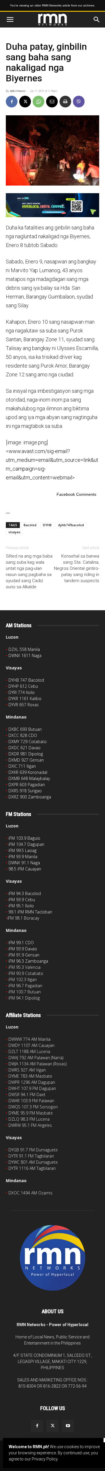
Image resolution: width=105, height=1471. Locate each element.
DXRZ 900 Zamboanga (29, 797)
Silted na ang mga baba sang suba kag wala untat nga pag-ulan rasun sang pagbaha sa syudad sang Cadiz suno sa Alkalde (29, 571)
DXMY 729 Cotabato (27, 741)
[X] (25, 101)
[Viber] (79, 101)
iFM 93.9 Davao (22, 948)
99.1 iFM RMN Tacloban (30, 912)
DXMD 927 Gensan (26, 760)
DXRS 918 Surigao (25, 790)
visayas (14, 532)
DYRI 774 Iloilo (21, 692)
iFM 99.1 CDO (21, 942)
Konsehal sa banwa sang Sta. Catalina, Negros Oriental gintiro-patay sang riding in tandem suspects (76, 568)
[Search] (97, 20)
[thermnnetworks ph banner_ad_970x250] (52, 205)
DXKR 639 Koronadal (27, 772)
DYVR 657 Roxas (23, 704)
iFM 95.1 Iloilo (21, 905)
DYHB (47, 525)
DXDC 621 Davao (24, 747)
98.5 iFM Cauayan (24, 869)
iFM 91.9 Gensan (23, 955)
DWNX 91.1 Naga (24, 862)
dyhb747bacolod (71, 525)
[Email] (52, 101)
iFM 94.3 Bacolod (24, 893)
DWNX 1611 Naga (24, 655)
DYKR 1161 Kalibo (24, 698)
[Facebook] (12, 101)
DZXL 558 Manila (24, 649)
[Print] (65, 101)
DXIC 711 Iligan (22, 766)
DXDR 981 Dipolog (25, 754)
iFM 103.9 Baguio (24, 838)
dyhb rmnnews (17, 91)
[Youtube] (68, 1426)
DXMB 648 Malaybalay (29, 778)
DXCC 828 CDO (22, 735)
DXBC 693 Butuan (25, 729)
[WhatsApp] (38, 101)
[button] (10, 20)
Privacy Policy (44, 1459)
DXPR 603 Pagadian (26, 784)
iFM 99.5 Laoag (22, 850)
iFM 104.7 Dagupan (26, 844)
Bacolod (30, 525)
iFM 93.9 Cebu (21, 899)
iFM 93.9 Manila (22, 856)
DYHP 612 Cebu (23, 686)
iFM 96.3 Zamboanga (28, 961)
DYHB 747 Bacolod (26, 680)
